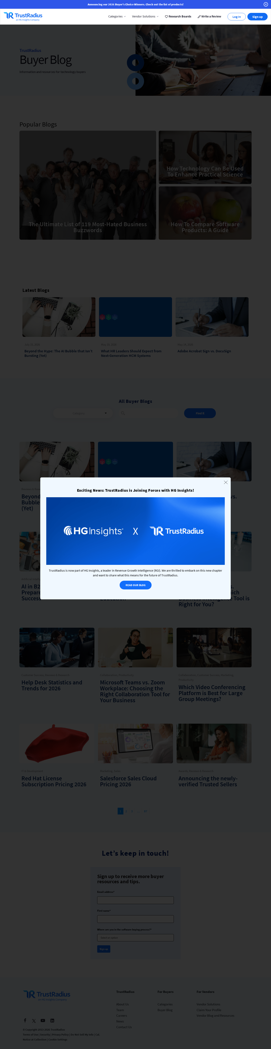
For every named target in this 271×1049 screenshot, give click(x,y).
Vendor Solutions (143, 16)
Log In (237, 17)
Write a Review (211, 16)
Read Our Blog (136, 585)
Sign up (257, 17)
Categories (115, 16)
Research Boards (179, 16)
